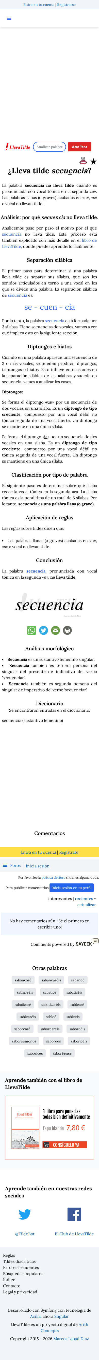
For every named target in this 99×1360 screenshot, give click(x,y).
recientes (84, 898)
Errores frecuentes (21, 1267)
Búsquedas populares (23, 1273)
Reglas (9, 1255)
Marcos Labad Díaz (71, 1338)
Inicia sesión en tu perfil (72, 887)
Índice (9, 1279)
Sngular (61, 1316)
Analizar (79, 147)
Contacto (11, 1285)
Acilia (35, 1316)
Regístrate (68, 852)
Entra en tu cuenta (38, 4)
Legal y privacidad (20, 1291)
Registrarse (66, 4)
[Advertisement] (49, 82)
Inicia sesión (38, 865)
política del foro (53, 877)
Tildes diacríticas (19, 1261)
